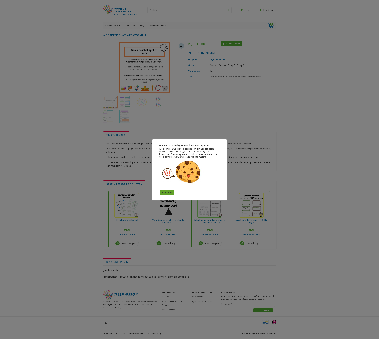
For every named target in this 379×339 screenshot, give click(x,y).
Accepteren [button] (167, 192)
